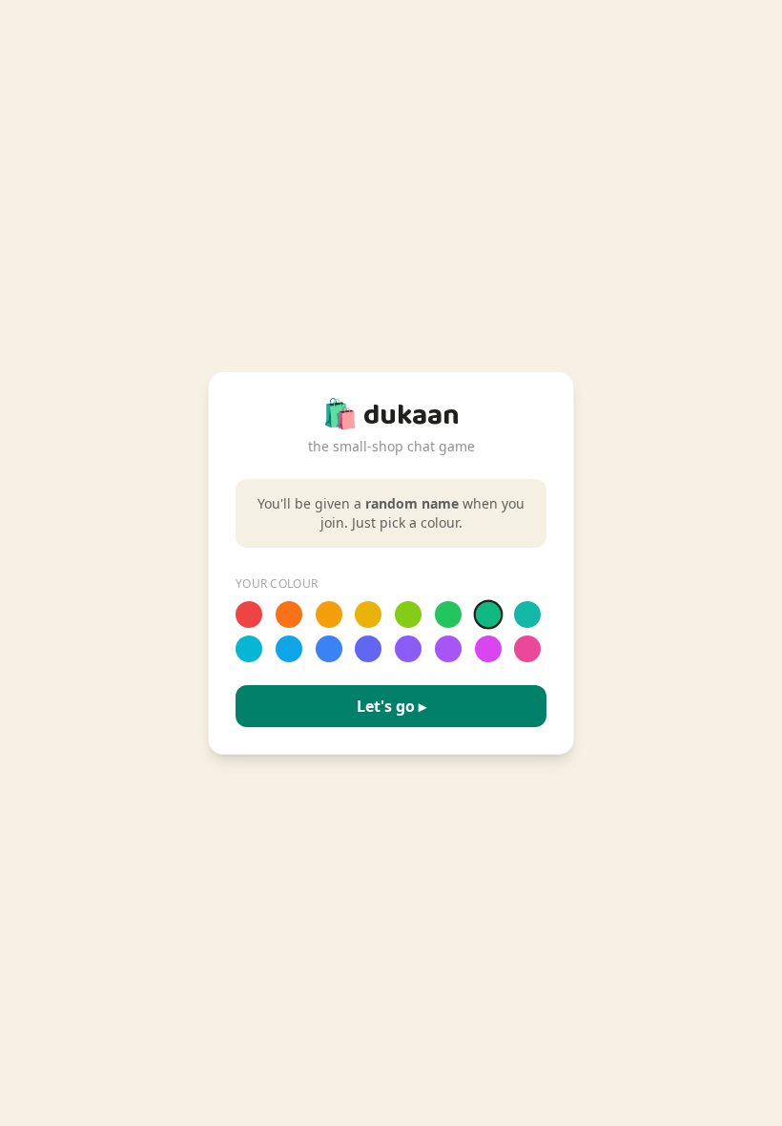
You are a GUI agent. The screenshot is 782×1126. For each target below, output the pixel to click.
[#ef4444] (249, 614)
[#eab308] (368, 614)
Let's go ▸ (391, 706)
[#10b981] (488, 615)
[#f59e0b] (329, 614)
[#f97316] (289, 614)
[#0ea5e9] (289, 649)
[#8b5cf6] (408, 649)
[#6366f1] (368, 649)
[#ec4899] (527, 649)
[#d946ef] (488, 649)
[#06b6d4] (249, 649)
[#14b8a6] (527, 614)
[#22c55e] (448, 614)
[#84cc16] (408, 614)
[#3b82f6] (329, 649)
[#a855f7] (448, 649)
